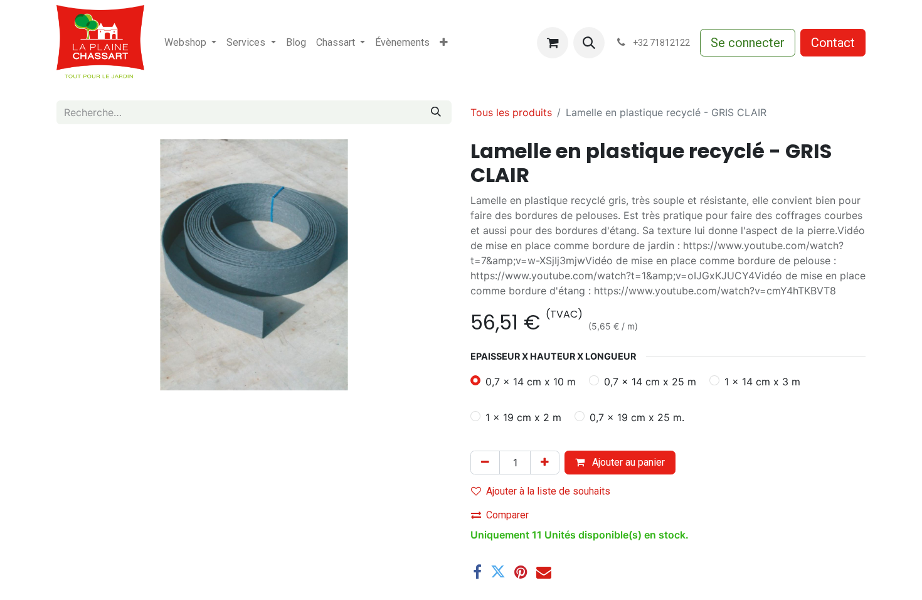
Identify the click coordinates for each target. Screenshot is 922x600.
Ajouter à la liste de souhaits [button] (548, 491)
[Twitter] (498, 571)
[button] (589, 42)
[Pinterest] (520, 571)
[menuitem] (190, 42)
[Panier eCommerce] (552, 42)
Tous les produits (511, 112)
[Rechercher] (436, 112)
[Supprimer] (485, 462)
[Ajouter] (544, 462)
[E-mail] (543, 571)
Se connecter (748, 42)
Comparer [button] (507, 515)
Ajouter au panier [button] (627, 462)
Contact (833, 42)
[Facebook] (477, 571)
